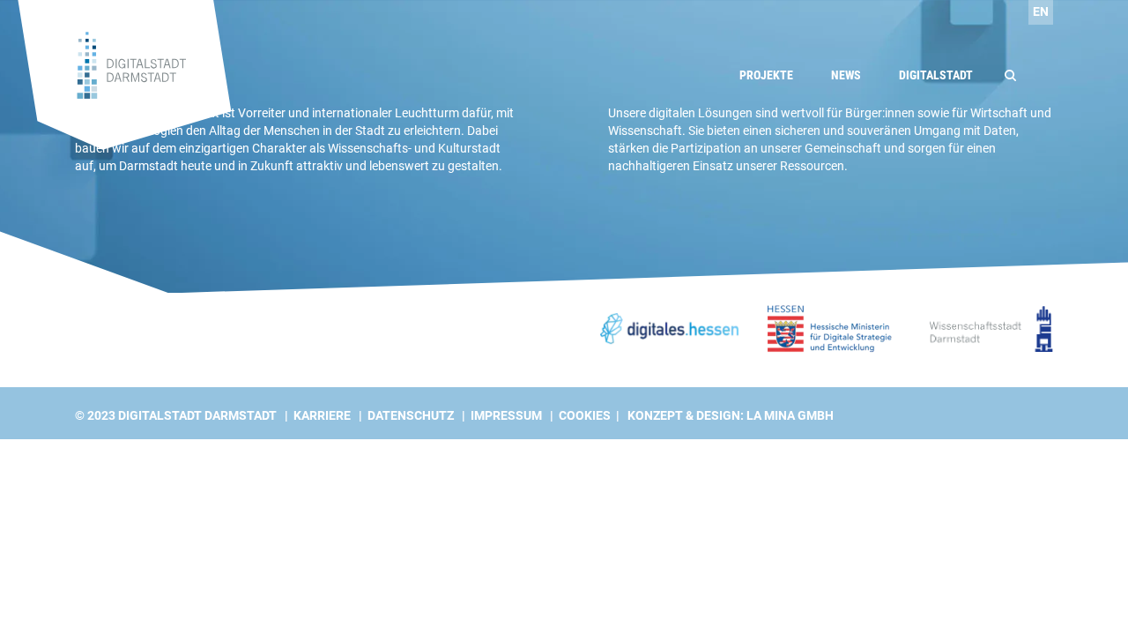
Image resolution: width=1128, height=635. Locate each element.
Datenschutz (410, 415)
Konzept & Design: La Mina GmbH (730, 415)
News (846, 75)
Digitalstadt (936, 75)
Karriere (322, 415)
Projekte (766, 75)
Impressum (506, 415)
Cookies (585, 415)
